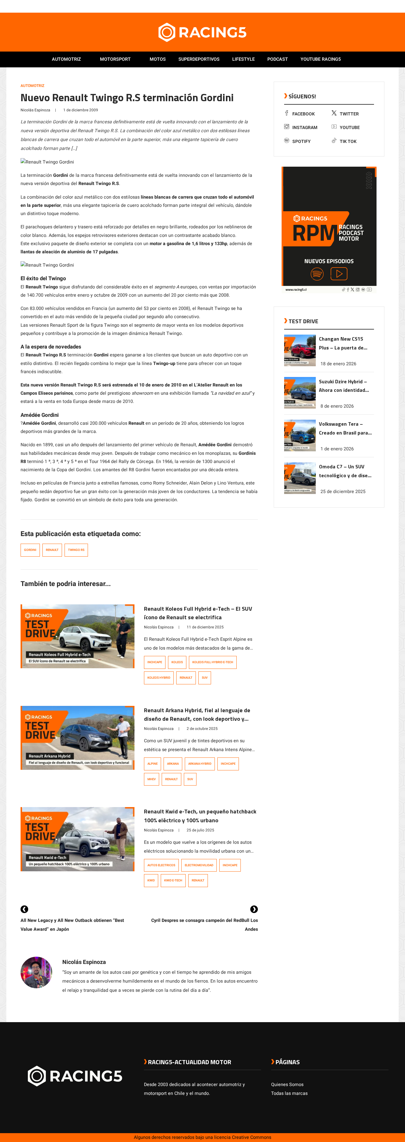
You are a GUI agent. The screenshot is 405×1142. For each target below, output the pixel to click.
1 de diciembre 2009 (80, 110)
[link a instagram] (366, 6)
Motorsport (115, 59)
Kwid (151, 880)
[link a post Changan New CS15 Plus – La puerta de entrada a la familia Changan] (300, 364)
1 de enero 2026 (337, 449)
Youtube (350, 127)
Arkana (173, 764)
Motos (158, 59)
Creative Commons (251, 1137)
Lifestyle (243, 59)
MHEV (151, 779)
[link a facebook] (354, 6)
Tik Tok (348, 141)
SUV (205, 678)
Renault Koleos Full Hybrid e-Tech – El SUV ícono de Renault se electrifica (198, 613)
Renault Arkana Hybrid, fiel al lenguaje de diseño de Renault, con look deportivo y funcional (197, 719)
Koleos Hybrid (158, 678)
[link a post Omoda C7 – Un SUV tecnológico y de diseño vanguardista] (300, 492)
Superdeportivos (199, 59)
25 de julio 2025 (200, 830)
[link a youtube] (373, 6)
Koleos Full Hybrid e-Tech (212, 662)
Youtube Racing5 (321, 59)
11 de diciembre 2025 (205, 627)
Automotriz (66, 59)
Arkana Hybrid (199, 764)
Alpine (152, 764)
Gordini (30, 550)
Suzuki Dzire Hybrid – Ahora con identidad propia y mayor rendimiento (343, 386)
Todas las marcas (289, 1093)
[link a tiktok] (385, 6)
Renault (52, 550)
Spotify (301, 141)
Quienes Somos (287, 1084)
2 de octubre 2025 (202, 728)
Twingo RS (76, 550)
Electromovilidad (199, 865)
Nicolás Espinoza (35, 110)
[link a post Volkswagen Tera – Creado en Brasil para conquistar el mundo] (300, 450)
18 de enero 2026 (338, 363)
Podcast (277, 59)
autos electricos (161, 865)
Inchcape (154, 662)
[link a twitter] (360, 6)
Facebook (303, 114)
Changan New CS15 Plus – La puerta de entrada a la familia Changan (341, 343)
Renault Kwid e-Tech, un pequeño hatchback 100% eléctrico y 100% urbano (200, 815)
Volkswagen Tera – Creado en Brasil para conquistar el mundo (343, 428)
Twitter (349, 114)
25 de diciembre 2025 (343, 491)
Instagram (304, 127)
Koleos (177, 662)
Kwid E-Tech (173, 880)
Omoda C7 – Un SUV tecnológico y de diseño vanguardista (346, 471)
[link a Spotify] (379, 6)
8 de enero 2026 (337, 406)
